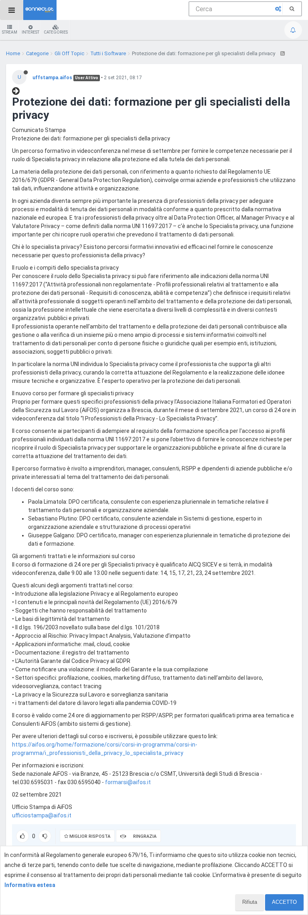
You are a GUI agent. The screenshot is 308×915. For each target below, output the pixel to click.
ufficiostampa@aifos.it (41, 815)
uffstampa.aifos (52, 77)
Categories (56, 32)
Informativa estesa (29, 885)
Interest (30, 32)
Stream (9, 32)
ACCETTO (284, 902)
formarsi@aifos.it (128, 782)
